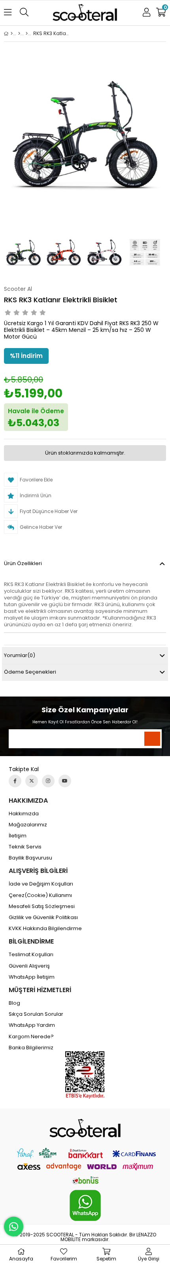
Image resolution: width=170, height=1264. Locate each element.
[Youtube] (65, 781)
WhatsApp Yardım (32, 1025)
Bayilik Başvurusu (30, 857)
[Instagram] (48, 781)
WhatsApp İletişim (32, 977)
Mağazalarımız (28, 824)
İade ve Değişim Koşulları (41, 884)
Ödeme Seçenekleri (30, 672)
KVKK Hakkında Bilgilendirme (45, 928)
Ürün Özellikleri (23, 563)
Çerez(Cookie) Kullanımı (40, 895)
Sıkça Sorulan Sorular (36, 1014)
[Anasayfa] (12, 33)
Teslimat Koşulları (31, 954)
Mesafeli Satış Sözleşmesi (42, 906)
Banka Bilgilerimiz (31, 1047)
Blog (14, 1003)
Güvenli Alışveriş (29, 966)
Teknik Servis (25, 846)
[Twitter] (31, 781)
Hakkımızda (24, 813)
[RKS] (27, 33)
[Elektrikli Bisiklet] (19, 33)
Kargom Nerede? (31, 1036)
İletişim (17, 835)
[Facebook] (15, 781)
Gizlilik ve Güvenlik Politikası (43, 917)
